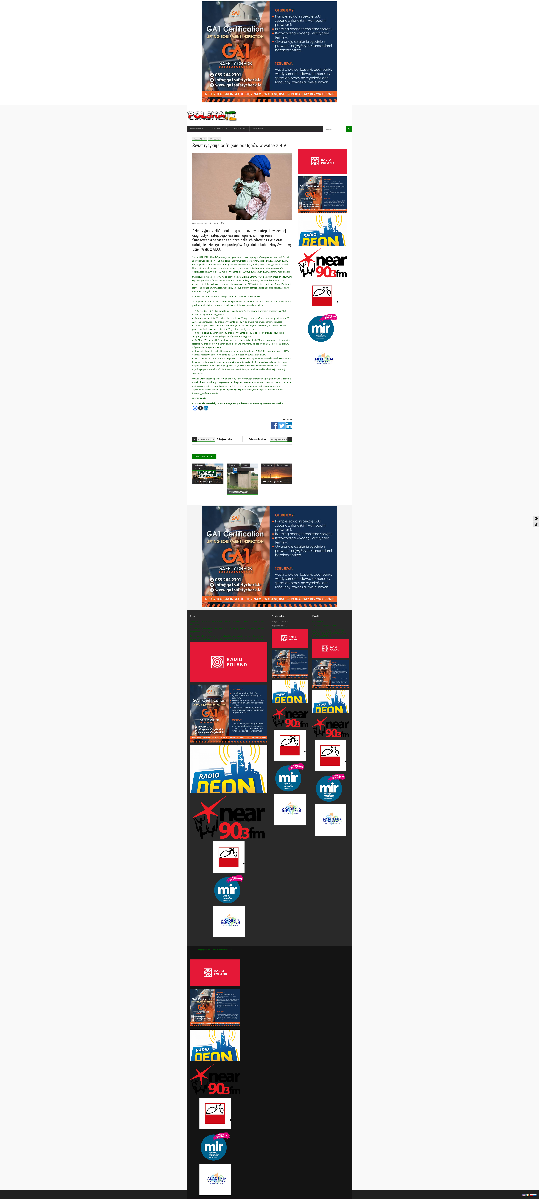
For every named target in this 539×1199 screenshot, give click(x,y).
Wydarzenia (214, 139)
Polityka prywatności (280, 621)
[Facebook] (195, 408)
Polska (245, 465)
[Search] (349, 129)
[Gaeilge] (528, 1195)
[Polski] (531, 1195)
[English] (524, 1195)
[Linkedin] (206, 408)
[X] (200, 408)
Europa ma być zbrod (272, 481)
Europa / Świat (199, 139)
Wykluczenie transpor (238, 492)
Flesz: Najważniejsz (203, 481)
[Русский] (535, 1195)
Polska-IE (215, 223)
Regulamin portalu (279, 625)
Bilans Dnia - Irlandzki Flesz (204, 469)
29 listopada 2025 (200, 223)
